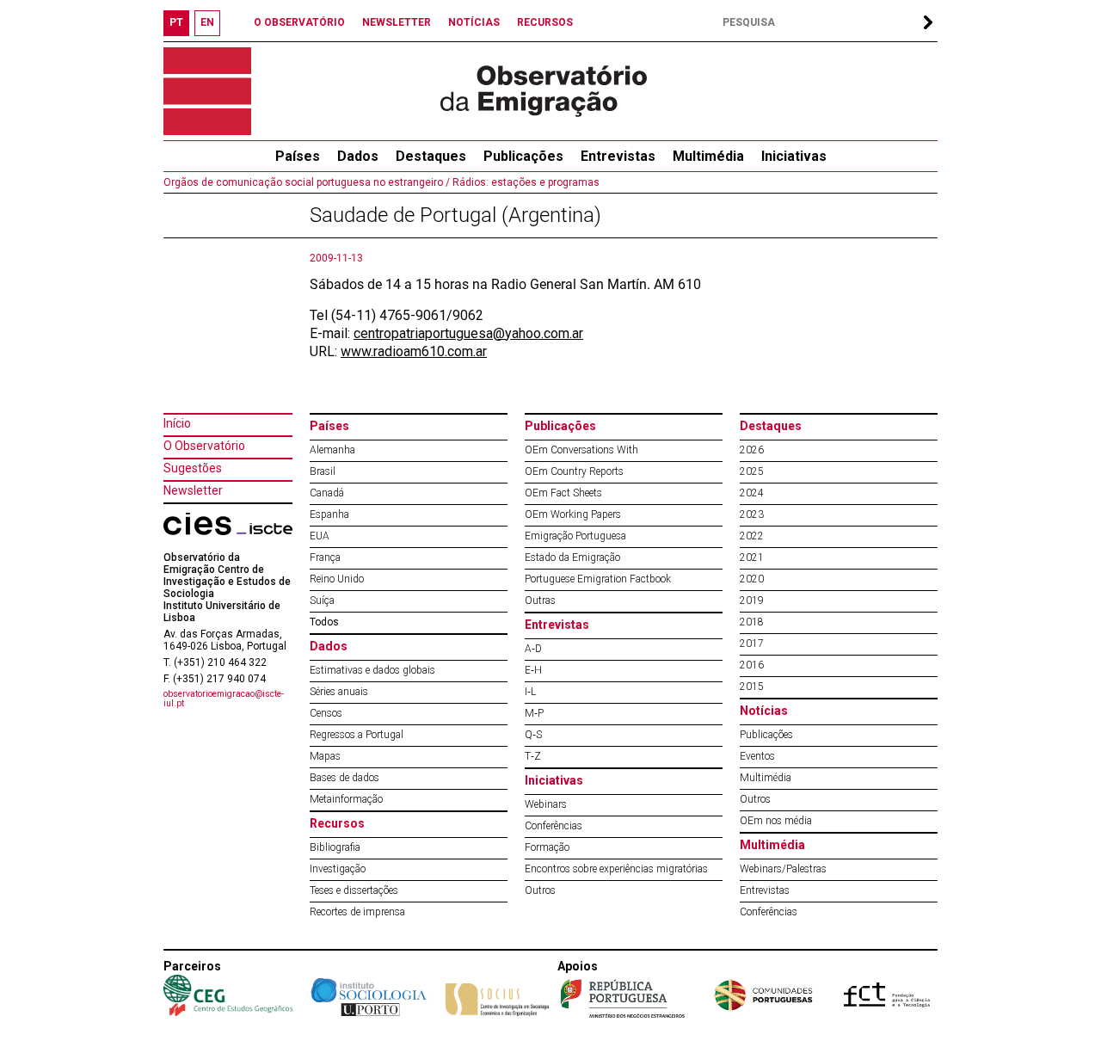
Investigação (338, 869)
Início (177, 423)
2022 (752, 536)
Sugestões (192, 468)
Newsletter (193, 490)
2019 (752, 600)
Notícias (764, 711)
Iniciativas (794, 156)
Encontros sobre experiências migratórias (616, 869)
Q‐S (533, 735)
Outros (540, 890)
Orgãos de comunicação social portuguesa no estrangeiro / (306, 182)
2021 (752, 557)
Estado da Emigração (572, 557)
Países (329, 426)
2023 (752, 514)
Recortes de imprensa (357, 912)
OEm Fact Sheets (563, 493)
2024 (752, 493)
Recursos (337, 823)
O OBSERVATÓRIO (299, 22)
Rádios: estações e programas (525, 182)
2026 (752, 450)
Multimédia (708, 156)
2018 (752, 622)
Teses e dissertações (354, 890)
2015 (752, 687)
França (325, 557)
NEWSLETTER (396, 22)
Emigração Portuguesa (575, 536)
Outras (540, 600)
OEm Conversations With (581, 450)
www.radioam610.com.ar (414, 351)
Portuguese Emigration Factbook (598, 579)
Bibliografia (335, 847)
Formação (547, 847)
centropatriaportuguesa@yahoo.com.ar (468, 333)
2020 (752, 579)
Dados (357, 156)
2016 (752, 665)
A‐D (533, 649)
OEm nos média (776, 821)
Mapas (325, 756)
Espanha (329, 514)
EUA (319, 536)
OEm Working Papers (573, 514)
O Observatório (204, 446)
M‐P (534, 713)
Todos (324, 622)
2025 (752, 471)
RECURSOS (545, 22)
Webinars (546, 804)
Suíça (322, 600)
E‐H (533, 670)
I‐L (530, 692)
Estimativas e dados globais (372, 670)
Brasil (322, 471)
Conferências (553, 826)
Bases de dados (344, 778)
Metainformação (346, 799)
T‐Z (533, 756)
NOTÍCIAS (474, 22)
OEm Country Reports (574, 471)
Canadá (327, 493)
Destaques (431, 156)
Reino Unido (337, 579)
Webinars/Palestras (783, 869)
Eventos (757, 756)
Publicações (523, 156)
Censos (326, 713)
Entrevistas (618, 156)
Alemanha (332, 450)
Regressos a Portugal (356, 735)
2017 (752, 643)
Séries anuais (339, 692)
